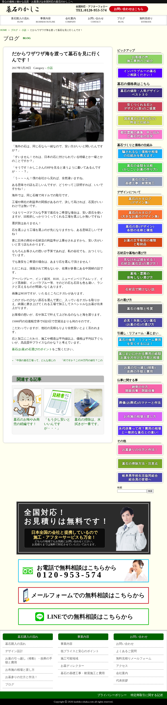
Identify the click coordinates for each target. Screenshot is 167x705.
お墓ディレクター (72, 665)
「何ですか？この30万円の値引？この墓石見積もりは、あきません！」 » (82, 361)
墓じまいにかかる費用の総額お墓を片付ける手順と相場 (140, 355)
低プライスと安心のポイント (80, 651)
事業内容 (45, 20)
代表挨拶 (122, 680)
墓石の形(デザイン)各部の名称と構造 (140, 228)
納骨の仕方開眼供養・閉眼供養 (140, 388)
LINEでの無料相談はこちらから (90, 616)
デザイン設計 (14, 651)
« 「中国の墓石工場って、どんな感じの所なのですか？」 (34, 361)
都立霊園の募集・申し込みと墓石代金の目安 (140, 134)
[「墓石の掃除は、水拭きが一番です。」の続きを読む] (88, 403)
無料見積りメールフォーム (133, 658)
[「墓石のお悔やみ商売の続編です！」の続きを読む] (27, 403)
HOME (3, 30)
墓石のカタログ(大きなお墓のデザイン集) (140, 214)
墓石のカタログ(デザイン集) (140, 200)
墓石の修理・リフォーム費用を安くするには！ (140, 341)
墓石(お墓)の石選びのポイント (32, 349)
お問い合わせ (96, 20)
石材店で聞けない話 (140, 289)
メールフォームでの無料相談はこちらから (88, 595)
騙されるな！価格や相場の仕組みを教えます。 (140, 153)
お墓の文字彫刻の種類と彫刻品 (140, 242)
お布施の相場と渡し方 (140, 416)
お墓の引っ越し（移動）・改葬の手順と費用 (28, 660)
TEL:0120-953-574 (91, 10)
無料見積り (146, 20)
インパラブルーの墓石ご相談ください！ (140, 72)
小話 (24, 30)
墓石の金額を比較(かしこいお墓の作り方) (140, 167)
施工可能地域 (69, 658)
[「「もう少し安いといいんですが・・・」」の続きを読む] (58, 403)
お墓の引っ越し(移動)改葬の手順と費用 (140, 369)
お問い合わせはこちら (128, 9)
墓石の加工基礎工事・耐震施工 (140, 181)
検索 (119, 487)
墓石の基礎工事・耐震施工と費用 (83, 673)
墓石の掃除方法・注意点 (140, 463)
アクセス (122, 665)
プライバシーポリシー (112, 695)
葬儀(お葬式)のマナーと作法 (140, 402)
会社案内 (70, 20)
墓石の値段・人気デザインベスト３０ (140, 92)
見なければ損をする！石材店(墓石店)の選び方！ (140, 261)
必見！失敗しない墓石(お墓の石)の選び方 (140, 322)
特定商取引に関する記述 (147, 695)
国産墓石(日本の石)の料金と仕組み (140, 120)
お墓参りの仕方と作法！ (140, 449)
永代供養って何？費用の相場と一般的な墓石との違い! (140, 430)
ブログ (121, 20)
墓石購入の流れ (20, 20)
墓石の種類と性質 (140, 308)
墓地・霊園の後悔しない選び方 (140, 275)
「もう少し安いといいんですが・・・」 (57, 424)
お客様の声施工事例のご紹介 (140, 59)
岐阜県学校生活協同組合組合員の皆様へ (140, 477)
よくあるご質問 (126, 651)
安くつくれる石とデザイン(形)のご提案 (140, 106)
